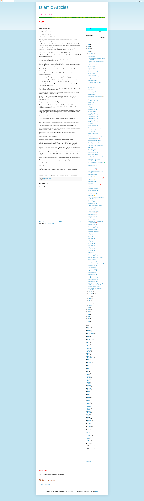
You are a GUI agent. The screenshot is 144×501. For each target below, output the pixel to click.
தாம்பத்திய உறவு (91, 252)
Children (89, 348)
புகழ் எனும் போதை (91, 87)
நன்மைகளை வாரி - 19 (92, 229)
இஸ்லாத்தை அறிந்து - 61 (93, 91)
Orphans (89, 406)
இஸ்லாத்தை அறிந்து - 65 (93, 149)
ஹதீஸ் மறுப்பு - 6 (91, 248)
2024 (89, 46)
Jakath (88, 382)
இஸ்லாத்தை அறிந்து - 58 (93, 227)
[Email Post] (53, 178)
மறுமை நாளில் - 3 (91, 150)
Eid (88, 365)
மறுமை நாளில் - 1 (91, 183)
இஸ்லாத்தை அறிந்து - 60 (93, 201)
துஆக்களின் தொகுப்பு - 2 (93, 277)
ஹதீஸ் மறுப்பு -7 (91, 247)
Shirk (88, 429)
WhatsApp (89, 437)
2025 (89, 44)
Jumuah (89, 386)
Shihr (88, 428)
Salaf (88, 424)
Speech (89, 432)
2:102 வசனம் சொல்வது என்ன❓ (94, 184)
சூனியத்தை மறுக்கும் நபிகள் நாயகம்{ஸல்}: (96, 263)
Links (88, 391)
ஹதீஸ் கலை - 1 (91, 147)
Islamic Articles (54, 7)
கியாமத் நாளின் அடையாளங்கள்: (94, 167)
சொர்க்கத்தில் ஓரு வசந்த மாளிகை (94, 82)
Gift (88, 371)
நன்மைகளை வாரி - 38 (92, 127)
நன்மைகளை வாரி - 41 (92, 85)
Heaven (89, 377)
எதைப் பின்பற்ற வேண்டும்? (93, 100)
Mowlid (88, 403)
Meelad (88, 400)
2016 (89, 311)
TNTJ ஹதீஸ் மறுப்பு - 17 (93, 120)
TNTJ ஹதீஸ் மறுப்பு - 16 (93, 121)
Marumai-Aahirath (91, 396)
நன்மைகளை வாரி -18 (92, 265)
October (90, 291)
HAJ (88, 374)
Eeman (88, 363)
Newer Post (41, 221)
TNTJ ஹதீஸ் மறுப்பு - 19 (93, 116)
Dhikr (88, 356)
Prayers (89, 411)
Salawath (89, 426)
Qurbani (89, 418)
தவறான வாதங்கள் (91, 104)
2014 (89, 314)
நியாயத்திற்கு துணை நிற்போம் (94, 231)
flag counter (88, 461)
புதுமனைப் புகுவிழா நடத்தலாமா (94, 286)
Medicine (89, 399)
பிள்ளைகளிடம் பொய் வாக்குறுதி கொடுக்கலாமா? (94, 160)
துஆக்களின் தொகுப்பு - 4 (93, 254)
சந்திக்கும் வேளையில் (92, 259)
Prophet (89, 412)
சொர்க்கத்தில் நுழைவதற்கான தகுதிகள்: (95, 136)
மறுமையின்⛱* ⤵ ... (92, 56)
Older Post (79, 221)
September (91, 293)
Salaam (89, 423)
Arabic (88, 334)
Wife (88, 438)
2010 (89, 320)
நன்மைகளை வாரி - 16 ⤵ (93, 281)
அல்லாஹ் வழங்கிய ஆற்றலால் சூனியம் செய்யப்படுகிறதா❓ (95, 222)
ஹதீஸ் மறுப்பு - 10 (91, 241)
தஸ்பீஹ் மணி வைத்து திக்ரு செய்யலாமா (95, 62)
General (89, 370)
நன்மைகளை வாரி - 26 (92, 193)
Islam (88, 380)
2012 (89, 316)
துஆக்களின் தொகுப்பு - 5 (93, 226)
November (91, 55)
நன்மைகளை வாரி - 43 (92, 69)
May (90, 300)
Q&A (88, 415)
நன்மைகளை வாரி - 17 (92, 270)
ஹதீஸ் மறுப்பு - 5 (91, 250)
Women (89, 440)
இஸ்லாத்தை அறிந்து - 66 (93, 125)
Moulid (88, 402)
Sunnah (89, 434)
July (90, 296)
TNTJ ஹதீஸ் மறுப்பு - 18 (93, 118)
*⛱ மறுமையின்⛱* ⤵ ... (92, 131)
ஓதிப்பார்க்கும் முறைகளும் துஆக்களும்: (95, 145)
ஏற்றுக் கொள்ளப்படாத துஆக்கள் (94, 107)
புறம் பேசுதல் (90, 78)
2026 (89, 43)
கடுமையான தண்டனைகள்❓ (94, 154)
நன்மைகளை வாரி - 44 (92, 64)
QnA (88, 417)
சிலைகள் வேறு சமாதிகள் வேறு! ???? (95, 140)
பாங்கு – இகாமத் (91, 94)
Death (88, 353)
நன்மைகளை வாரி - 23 (92, 214)
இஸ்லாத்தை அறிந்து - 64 (93, 152)
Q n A (88, 414)
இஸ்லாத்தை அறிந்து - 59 (93, 219)
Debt (88, 354)
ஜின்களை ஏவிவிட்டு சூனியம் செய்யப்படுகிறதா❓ (93, 212)
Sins (88, 431)
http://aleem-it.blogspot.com (44, 484)
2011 (89, 318)
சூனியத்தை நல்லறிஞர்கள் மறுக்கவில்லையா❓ (93, 169)
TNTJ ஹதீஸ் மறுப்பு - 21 (93, 113)
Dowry (88, 359)
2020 (89, 50)
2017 (89, 309)
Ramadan (89, 420)
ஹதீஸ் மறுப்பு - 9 (91, 243)
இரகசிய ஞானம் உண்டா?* (93, 71)
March (90, 302)
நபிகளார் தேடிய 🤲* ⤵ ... (92, 157)
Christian (89, 350)
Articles (43, 179)
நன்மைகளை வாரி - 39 (92, 109)
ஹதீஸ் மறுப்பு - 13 (91, 236)
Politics (88, 408)
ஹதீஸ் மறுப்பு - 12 (91, 238)
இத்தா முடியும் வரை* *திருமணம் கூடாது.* (96, 283)
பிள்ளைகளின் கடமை (92, 272)
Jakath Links (89, 383)
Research (89, 421)
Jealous (89, 385)
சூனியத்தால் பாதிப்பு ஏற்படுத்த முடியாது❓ (96, 177)
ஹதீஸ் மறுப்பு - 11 (91, 240)
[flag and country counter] (90, 460)
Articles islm (89, 341)
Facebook (89, 366)
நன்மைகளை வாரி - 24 (92, 203)
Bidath (88, 344)
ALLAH (88, 331)
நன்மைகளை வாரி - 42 (92, 80)
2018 (89, 307)
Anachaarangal (90, 333)
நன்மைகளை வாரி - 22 (92, 216)
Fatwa (88, 368)
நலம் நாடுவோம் (91, 102)
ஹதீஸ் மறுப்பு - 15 (91, 233)
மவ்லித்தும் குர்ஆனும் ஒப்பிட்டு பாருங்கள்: (96, 257)
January (90, 305)
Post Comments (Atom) (49, 223)
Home (60, 221)
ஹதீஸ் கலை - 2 (91, 123)
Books (88, 347)
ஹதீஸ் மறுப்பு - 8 (91, 245)
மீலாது (89, 276)
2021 (89, 48)
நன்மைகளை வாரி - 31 (92, 165)
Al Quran (89, 330)
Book (88, 345)
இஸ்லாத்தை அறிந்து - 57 (93, 255)
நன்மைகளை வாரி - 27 (92, 181)
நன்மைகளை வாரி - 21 (92, 224)
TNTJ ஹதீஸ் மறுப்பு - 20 (93, 114)
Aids (88, 328)
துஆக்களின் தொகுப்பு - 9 (93, 188)
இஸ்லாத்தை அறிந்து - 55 (93, 279)
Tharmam (89, 435)
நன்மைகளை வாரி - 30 (92, 174)
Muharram (89, 405)
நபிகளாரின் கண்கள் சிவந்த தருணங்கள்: (96, 142)
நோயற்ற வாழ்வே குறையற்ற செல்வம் (95, 205)
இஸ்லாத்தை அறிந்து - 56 (93, 267)
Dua (88, 360)
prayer (88, 409)
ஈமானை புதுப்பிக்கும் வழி (93, 133)
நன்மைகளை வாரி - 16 (92, 274)
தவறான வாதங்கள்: (92, 75)
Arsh (88, 336)
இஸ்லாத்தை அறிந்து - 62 (93, 190)
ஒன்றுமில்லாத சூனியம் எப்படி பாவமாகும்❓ (96, 156)
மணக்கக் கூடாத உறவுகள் (93, 269)
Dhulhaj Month (90, 357)
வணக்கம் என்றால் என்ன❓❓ (94, 138)
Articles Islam (90, 339)
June (90, 298)
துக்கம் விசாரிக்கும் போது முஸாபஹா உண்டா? (96, 61)
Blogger (96, 491)
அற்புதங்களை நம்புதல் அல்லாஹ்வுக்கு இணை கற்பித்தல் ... (95, 207)
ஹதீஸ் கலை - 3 (91, 89)
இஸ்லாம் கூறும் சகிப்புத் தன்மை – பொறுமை (96, 76)
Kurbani (89, 388)
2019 (89, 51)
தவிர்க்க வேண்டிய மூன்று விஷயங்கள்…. (95, 284)
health (88, 376)
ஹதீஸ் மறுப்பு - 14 (91, 234)
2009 (89, 321)
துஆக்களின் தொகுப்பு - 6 (93, 217)
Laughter (89, 389)
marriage (89, 394)
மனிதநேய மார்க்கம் (92, 92)
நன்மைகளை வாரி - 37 (92, 135)
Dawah (88, 351)
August (90, 295)
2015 (89, 313)
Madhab (89, 392)
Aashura (89, 327)
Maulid (88, 397)
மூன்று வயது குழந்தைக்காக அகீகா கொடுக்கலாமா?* (94, 129)
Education (89, 362)
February (91, 303)
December (91, 53)
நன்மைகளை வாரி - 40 (92, 99)
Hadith (88, 373)
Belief (88, 342)
